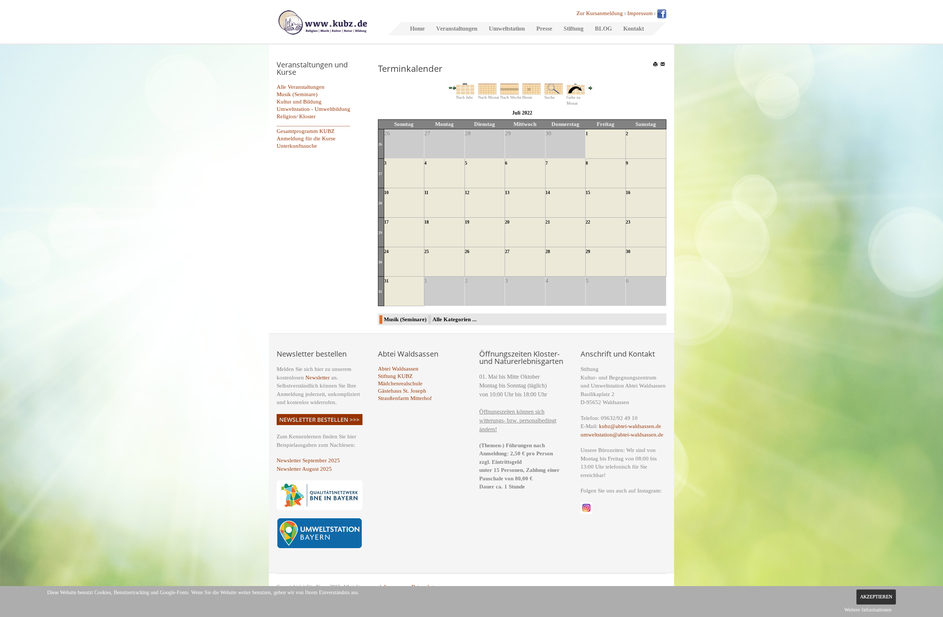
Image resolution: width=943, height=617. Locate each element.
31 (380, 292)
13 (507, 192)
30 (380, 262)
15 (588, 192)
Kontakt (633, 28)
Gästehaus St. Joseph (402, 391)
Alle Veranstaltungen (301, 87)
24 (386, 251)
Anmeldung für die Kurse (306, 138)
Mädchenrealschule (400, 383)
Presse (544, 28)
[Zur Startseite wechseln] (323, 22)
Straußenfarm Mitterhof (405, 398)
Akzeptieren (876, 596)
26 (380, 144)
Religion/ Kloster (296, 116)
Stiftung (573, 28)
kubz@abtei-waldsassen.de (630, 426)
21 (548, 222)
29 (380, 233)
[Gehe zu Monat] (576, 88)
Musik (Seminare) (297, 94)
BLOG (603, 28)
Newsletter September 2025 (308, 460)
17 (386, 222)
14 (548, 192)
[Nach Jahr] (465, 88)
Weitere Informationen (867, 610)
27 (380, 174)
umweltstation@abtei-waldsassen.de (622, 435)
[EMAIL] (663, 64)
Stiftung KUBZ (395, 376)
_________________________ (313, 124)
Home (417, 28)
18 (426, 222)
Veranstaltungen (456, 28)
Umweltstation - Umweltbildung (313, 109)
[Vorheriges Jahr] (450, 87)
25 (426, 251)
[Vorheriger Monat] (454, 87)
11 (426, 192)
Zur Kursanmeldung (599, 13)
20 (507, 222)
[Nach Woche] (509, 88)
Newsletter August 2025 (304, 469)
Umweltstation (507, 28)
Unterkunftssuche (297, 146)
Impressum (640, 13)
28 (380, 203)
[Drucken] (656, 64)
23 (628, 222)
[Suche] (553, 88)
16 (628, 192)
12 (467, 192)
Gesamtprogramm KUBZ (305, 131)
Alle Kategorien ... (454, 319)
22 (588, 222)
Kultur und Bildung (299, 102)
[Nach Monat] (487, 88)
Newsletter (317, 378)
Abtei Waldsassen (398, 369)
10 (386, 192)
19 (467, 222)
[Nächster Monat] (590, 87)
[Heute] (531, 88)
